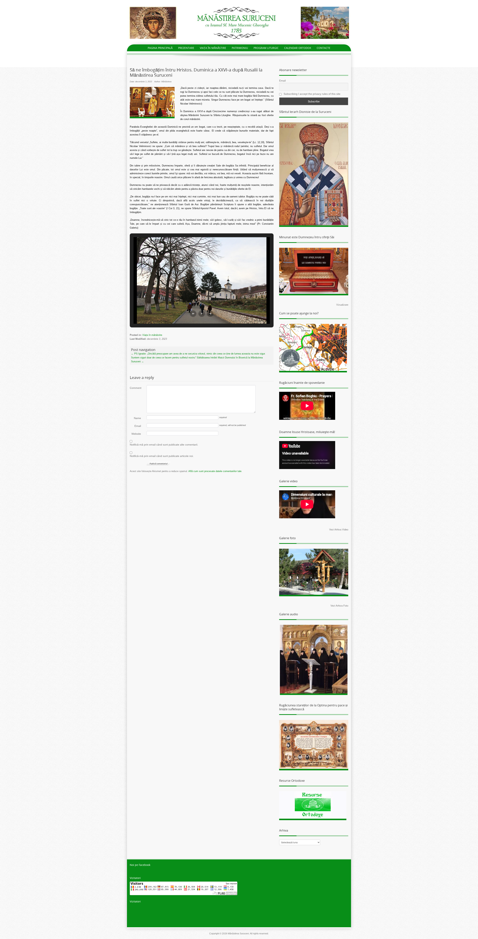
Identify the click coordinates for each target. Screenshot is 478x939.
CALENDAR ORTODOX (297, 48)
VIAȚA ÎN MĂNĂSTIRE (213, 48)
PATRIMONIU (240, 48)
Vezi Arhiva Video (338, 529)
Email (137, 425)
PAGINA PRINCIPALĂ (160, 48)
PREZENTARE (186, 48)
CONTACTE (323, 48)
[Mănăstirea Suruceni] (239, 22)
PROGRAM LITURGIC (266, 48)
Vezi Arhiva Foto (339, 605)
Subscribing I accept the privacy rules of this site (311, 93)
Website (136, 433)
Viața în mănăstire (152, 335)
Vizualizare (342, 304)
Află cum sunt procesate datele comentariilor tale (214, 471)
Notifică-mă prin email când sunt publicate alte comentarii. (164, 444)
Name (137, 418)
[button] (193, 313)
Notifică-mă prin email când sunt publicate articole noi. (162, 455)
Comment (135, 387)
